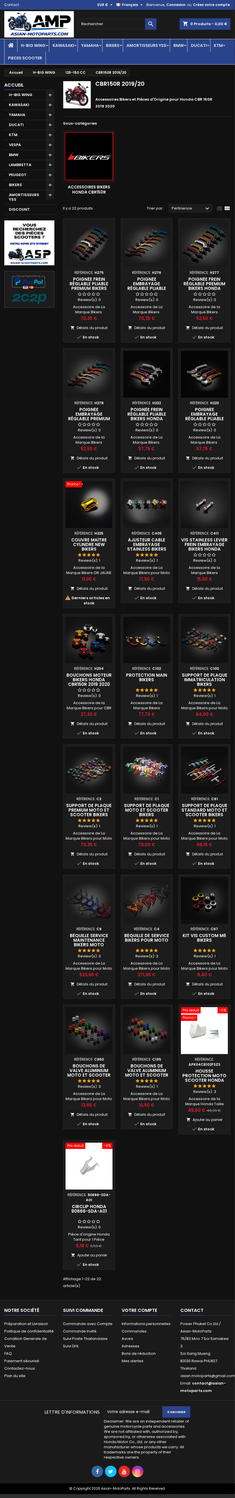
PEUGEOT (18, 175)
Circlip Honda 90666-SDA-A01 (89, 1209)
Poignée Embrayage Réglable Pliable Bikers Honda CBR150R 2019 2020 (204, 419)
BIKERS (112, 45)
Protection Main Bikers (146, 677)
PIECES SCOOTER (25, 58)
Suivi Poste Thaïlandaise (85, 1338)
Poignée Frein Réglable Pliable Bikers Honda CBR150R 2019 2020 (146, 416)
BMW (178, 45)
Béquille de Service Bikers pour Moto (146, 938)
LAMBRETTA (20, 165)
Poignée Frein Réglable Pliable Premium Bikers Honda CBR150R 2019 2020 (89, 288)
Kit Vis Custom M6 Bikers (204, 938)
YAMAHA (90, 45)
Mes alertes (132, 1361)
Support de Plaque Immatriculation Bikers (204, 679)
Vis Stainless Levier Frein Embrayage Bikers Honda (204, 544)
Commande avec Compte (87, 1323)
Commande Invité (79, 1331)
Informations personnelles (146, 1323)
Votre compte (139, 1310)
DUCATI (199, 45)
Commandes (134, 1331)
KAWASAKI (63, 45)
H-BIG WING (33, 45)
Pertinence (191, 208)
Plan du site (14, 1376)
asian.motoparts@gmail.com (207, 1376)
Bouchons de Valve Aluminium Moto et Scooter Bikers (88, 1073)
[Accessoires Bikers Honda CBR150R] (89, 156)
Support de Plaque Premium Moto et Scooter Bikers (89, 810)
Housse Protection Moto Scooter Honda (204, 1075)
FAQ (8, 1353)
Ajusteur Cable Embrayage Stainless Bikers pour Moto (146, 547)
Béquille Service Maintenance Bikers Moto (89, 940)
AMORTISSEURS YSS (146, 45)
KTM (218, 45)
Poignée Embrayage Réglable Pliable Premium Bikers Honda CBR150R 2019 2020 (146, 290)
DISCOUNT (19, 209)
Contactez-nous (19, 1368)
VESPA (15, 145)
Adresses (130, 1346)
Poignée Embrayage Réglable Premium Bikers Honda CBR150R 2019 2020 (89, 419)
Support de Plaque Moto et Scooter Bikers (146, 810)
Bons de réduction (139, 1353)
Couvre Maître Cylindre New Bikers (89, 544)
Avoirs (127, 1338)
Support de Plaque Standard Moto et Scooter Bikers (204, 810)
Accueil (14, 85)
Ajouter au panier (204, 1119)
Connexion (175, 4)
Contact (11, 4)
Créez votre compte (211, 4)
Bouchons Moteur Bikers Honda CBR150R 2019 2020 (89, 679)
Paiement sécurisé (21, 1361)
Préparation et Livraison (26, 1323)
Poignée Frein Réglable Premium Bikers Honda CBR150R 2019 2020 (204, 286)
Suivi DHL (71, 1346)
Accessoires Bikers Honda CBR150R (89, 189)
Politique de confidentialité (29, 1331)
